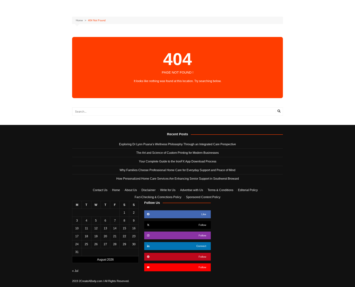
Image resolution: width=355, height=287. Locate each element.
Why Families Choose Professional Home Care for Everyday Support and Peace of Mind (177, 170)
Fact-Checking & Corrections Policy (158, 197)
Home (116, 190)
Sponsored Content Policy (203, 197)
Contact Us (100, 190)
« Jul (75, 270)
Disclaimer (148, 190)
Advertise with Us (191, 190)
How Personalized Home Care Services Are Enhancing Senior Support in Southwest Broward (177, 178)
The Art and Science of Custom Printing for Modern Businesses (177, 152)
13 (105, 228)
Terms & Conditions (220, 190)
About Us (131, 190)
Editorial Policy (248, 190)
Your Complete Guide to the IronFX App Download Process (177, 161)
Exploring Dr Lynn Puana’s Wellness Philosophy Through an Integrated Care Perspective (177, 144)
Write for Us (167, 190)
